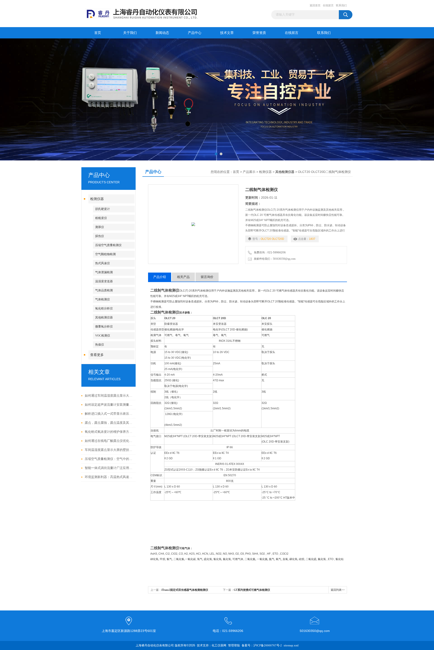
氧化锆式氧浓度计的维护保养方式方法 (109, 431)
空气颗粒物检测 (105, 254)
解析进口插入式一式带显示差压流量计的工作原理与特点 (109, 413)
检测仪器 (97, 199)
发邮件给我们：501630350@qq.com (273, 258)
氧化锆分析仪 (104, 308)
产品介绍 (159, 277)
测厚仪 (99, 227)
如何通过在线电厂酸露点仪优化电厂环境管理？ (109, 441)
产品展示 (249, 172)
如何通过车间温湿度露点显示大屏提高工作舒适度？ (109, 395)
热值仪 (99, 344)
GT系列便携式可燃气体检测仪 (252, 589)
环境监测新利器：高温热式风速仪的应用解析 (109, 477)
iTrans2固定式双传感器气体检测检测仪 (184, 589)
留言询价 (207, 277)
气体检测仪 (102, 299)
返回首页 (315, 5)
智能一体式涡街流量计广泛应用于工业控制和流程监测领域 (109, 468)
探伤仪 (99, 236)
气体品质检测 (104, 290)
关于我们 (130, 33)
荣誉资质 (259, 33)
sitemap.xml (291, 645)
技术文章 (227, 33)
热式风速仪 (102, 263)
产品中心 (194, 33)
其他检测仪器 (104, 317)
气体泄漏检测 (104, 272)
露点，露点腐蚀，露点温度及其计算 (109, 422)
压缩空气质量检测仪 (108, 245)
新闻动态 (162, 33)
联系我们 (341, 5)
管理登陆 (234, 645)
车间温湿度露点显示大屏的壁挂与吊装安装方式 (109, 450)
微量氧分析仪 (104, 326)
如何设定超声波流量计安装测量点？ (109, 404)
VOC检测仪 (102, 335)
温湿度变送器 (104, 281)
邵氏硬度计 (102, 209)
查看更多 (97, 355)
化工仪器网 (219, 645)
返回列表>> (338, 589)
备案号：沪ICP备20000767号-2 (262, 645)
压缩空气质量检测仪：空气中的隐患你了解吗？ (109, 459)
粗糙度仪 (101, 218)
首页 (97, 33)
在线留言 (328, 5)
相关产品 (183, 277)
